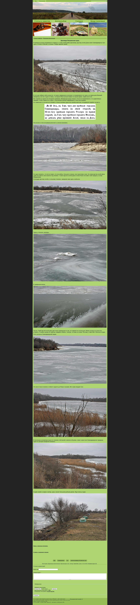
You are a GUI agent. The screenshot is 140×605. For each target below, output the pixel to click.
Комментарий (37, 572)
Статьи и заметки (42, 21)
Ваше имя (36, 569)
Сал (67, 560)
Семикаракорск (61, 560)
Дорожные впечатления (49, 38)
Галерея (79, 21)
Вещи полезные (98, 21)
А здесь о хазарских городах (40, 552)
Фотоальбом (60, 21)
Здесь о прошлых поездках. (40, 546)
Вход (36, 1)
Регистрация (42, 1)
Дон (54, 560)
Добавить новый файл (40, 587)
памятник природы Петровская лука (78, 560)
